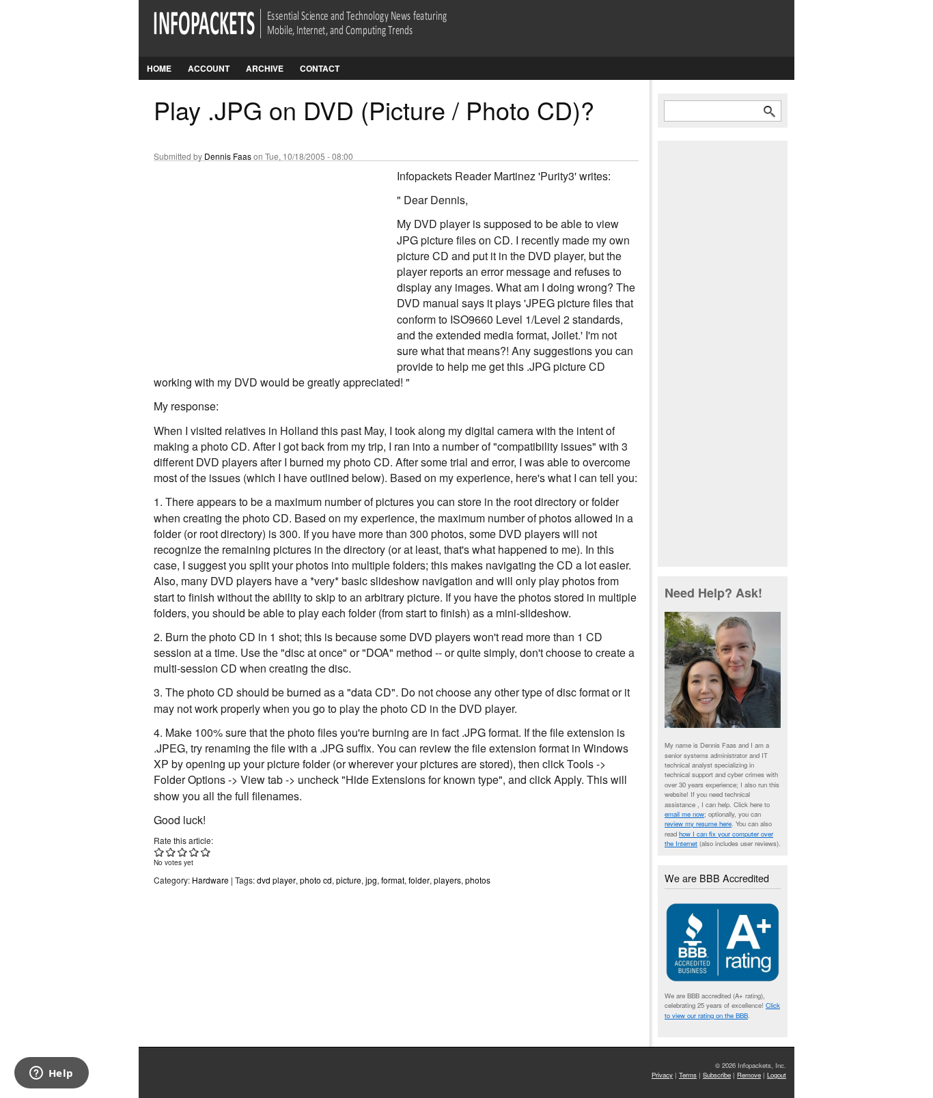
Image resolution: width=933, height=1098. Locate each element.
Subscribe (717, 1075)
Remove (749, 1075)
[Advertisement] (256, 258)
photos (477, 880)
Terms (688, 1075)
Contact (319, 68)
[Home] (319, 32)
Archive (264, 68)
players (447, 880)
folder (419, 880)
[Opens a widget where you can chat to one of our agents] (51, 1074)
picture (348, 880)
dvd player (276, 880)
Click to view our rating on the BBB (722, 1009)
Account (208, 68)
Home (159, 68)
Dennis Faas (227, 156)
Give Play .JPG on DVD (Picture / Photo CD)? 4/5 (194, 852)
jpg (371, 880)
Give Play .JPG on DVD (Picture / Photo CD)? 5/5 (206, 852)
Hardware (210, 880)
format (392, 880)
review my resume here (698, 823)
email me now (684, 814)
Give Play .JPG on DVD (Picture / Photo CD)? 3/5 (183, 852)
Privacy (662, 1075)
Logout (776, 1075)
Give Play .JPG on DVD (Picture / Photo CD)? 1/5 (159, 852)
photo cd (316, 880)
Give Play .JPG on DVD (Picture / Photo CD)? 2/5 (171, 852)
